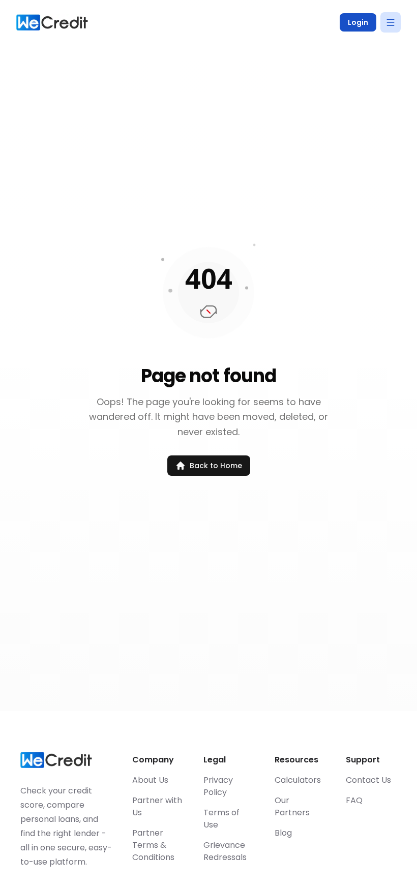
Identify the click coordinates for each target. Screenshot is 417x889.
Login (358, 22)
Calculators (298, 780)
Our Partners (292, 806)
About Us (150, 780)
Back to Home (216, 466)
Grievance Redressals (225, 851)
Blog (283, 833)
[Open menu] (390, 22)
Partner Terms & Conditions (153, 845)
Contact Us (368, 780)
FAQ (354, 800)
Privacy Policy (218, 786)
